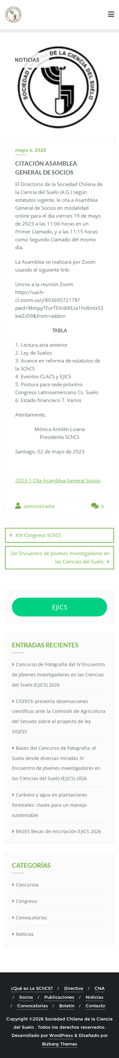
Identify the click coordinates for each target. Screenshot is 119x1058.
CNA (100, 988)
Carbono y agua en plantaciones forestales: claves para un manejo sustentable (49, 805)
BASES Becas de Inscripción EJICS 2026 (58, 831)
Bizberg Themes (59, 1043)
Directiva (73, 988)
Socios (26, 997)
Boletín (66, 1005)
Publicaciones (59, 997)
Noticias (25, 934)
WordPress (61, 1035)
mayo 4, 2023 (30, 150)
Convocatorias (31, 917)
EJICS (59, 607)
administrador (38, 506)
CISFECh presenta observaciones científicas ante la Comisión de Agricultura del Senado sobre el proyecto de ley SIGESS (58, 716)
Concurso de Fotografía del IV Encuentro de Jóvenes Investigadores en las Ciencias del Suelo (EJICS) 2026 (58, 674)
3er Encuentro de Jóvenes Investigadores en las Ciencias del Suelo (59, 557)
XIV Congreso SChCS (38, 535)
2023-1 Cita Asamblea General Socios (57, 480)
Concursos (27, 885)
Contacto (95, 1005)
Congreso (26, 901)
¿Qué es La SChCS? (32, 988)
